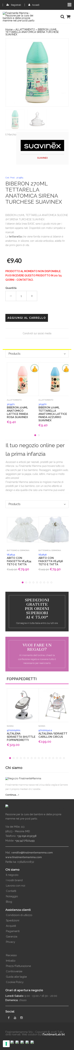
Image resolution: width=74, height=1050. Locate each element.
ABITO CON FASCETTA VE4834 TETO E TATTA (19, 559)
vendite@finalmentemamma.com (32, 852)
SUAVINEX (42, 158)
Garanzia (11, 936)
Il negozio (12, 875)
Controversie (14, 971)
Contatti (11, 891)
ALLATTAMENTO (25, 29)
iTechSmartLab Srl (53, 1034)
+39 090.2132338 (26, 836)
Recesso (11, 955)
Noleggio (12, 896)
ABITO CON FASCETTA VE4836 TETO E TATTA (50, 559)
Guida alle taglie (16, 976)
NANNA (10, 726)
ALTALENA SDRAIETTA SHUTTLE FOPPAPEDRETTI (21, 735)
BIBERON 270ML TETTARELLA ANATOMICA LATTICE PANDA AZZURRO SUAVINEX (52, 412)
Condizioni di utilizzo (19, 915)
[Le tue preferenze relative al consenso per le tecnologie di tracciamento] (6, 1043)
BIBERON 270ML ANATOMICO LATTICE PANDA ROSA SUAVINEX (17, 411)
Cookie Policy (15, 982)
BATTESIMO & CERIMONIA (18, 550)
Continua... (11, 794)
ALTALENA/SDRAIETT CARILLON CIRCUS (52, 733)
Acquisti (11, 925)
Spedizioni (12, 920)
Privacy (10, 942)
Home (9, 29)
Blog (9, 901)
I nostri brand (14, 880)
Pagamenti (13, 931)
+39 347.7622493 (24, 840)
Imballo (10, 960)
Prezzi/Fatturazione (18, 966)
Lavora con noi (15, 885)
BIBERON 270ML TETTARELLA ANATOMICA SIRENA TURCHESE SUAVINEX (32, 32)
